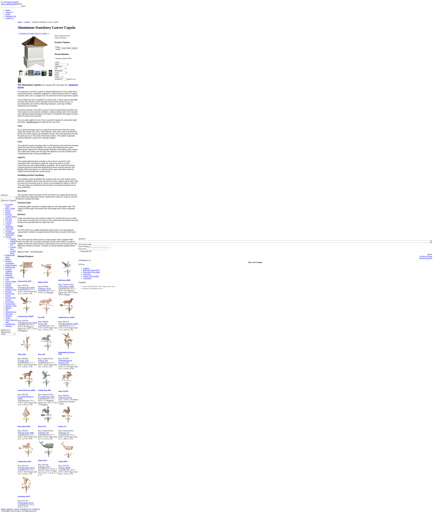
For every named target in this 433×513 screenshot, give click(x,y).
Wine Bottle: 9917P (24, 496)
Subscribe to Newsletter (91, 272)
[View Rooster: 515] (63, 433)
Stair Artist (87, 274)
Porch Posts (9, 302)
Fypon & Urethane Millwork (8, 271)
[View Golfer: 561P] (23, 361)
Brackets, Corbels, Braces (11, 216)
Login (7, 14)
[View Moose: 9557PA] (65, 398)
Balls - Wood (10, 208)
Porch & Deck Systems (10, 299)
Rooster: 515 (62, 426)
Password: (82, 249)
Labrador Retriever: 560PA (26, 390)
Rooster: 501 (42, 426)
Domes (7, 259)
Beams (7, 210)
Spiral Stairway (10, 312)
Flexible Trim (10, 267)
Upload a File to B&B (91, 276)
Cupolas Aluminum (14, 240)
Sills (6, 310)
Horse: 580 (41, 354)
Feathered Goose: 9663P (25, 316)
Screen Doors (10, 304)
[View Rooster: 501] (43, 433)
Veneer (7, 318)
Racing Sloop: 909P (24, 426)
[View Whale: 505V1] (44, 467)
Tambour (8, 316)
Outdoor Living (11, 290)
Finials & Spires (11, 265)
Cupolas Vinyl (13, 248)
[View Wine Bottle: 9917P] (25, 503)
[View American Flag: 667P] (26, 287)
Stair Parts (9, 314)
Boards (7, 212)
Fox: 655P (41, 317)
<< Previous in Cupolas (26, 33)
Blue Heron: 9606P (64, 280)
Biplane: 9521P (43, 282)
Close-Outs (9, 229)
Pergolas (8, 292)
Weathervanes (10, 324)
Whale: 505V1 (42, 460)
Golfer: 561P (22, 354)
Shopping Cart (10, 16)
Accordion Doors (9, 205)
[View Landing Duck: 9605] (46, 397)
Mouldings (9, 287)
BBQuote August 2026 (91, 270)
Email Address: (84, 246)
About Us (8, 12)
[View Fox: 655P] (42, 324)
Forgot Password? (425, 258)
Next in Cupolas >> (42, 33)
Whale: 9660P (62, 461)
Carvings (8, 221)
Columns (8, 231)
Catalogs (8, 223)
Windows (8, 326)
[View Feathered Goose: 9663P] (27, 323)
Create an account (425, 256)
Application (87, 278)
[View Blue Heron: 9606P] (66, 286)
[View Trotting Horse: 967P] (26, 468)
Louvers (8, 283)
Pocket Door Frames (9, 295)
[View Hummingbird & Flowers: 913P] (68, 363)
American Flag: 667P (24, 281)
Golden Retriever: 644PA (66, 317)
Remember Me (86, 251)
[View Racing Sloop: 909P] (26, 433)
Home (7, 10)
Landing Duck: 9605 (44, 390)
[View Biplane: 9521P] (44, 289)
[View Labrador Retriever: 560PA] (28, 399)
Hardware (9, 275)
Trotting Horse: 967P (24, 461)
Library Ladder (10, 281)
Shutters (8, 308)
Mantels (8, 285)
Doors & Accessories (9, 262)
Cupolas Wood (13, 252)
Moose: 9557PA (63, 391)
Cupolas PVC (13, 244)
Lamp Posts (9, 277)
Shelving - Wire (11, 306)
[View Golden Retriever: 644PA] (68, 324)
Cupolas (8, 237)
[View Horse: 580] (43, 361)
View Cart (4, 4)
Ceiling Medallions (9, 226)
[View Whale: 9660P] (64, 468)
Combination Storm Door (10, 234)
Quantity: (58, 79)
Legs (7, 279)
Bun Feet (8, 219)
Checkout (12, 4)
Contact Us (9, 18)
